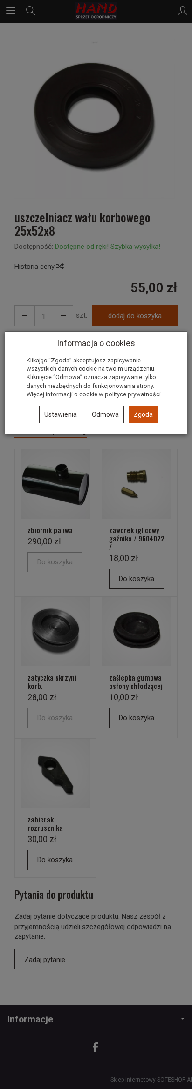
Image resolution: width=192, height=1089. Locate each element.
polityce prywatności (133, 394)
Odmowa (105, 414)
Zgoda (143, 414)
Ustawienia (60, 414)
